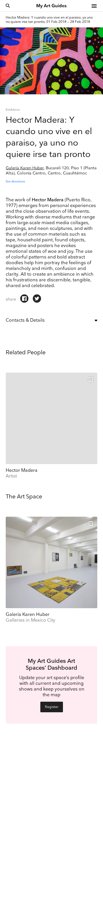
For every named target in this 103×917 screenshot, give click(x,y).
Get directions (15, 181)
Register (51, 707)
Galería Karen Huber (24, 168)
